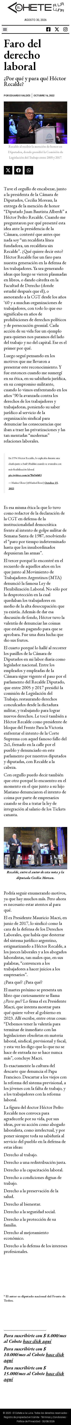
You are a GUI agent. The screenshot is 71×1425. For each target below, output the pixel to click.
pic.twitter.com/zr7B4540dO (25, 475)
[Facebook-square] (48, 29)
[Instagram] (65, 29)
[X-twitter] (57, 29)
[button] (5, 29)
